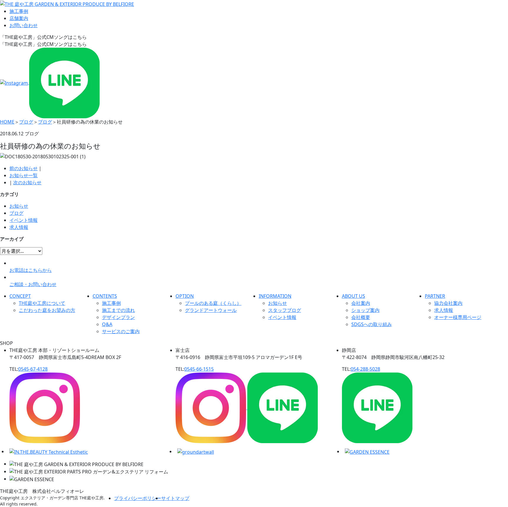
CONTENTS (105, 296)
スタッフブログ (284, 310)
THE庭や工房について (42, 303)
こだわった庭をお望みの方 (47, 310)
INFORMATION (275, 296)
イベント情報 (23, 220)
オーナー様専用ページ (457, 317)
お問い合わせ (23, 25)
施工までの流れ (118, 310)
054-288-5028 (365, 369)
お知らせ (18, 206)
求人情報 (18, 227)
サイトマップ (175, 498)
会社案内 (360, 303)
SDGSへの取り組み (371, 324)
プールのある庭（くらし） (213, 303)
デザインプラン (118, 317)
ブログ (16, 213)
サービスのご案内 (121, 331)
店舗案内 (18, 18)
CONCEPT (20, 296)
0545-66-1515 (199, 369)
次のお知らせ (27, 182)
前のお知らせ (23, 168)
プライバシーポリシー (137, 498)
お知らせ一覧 (23, 175)
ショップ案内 (365, 310)
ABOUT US (353, 296)
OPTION (185, 296)
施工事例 (18, 11)
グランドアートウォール (211, 310)
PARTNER (435, 296)
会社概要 (360, 317)
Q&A (107, 324)
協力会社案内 (448, 303)
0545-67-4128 (33, 369)
